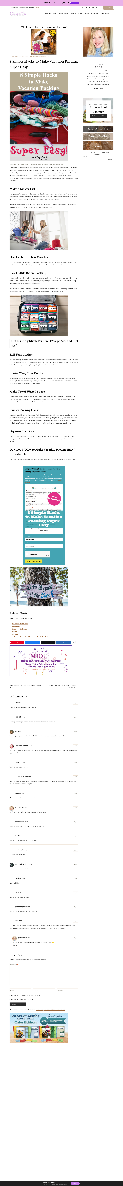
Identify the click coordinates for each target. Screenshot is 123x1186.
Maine (14, 631)
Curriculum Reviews (91, 13)
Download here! (33, 561)
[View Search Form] (112, 13)
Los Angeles (16, 626)
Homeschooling (50, 13)
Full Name (27, 536)
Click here (27, 27)
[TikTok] (86, 8)
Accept (75, 1183)
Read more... (98, 88)
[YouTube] (89, 8)
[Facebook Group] (93, 8)
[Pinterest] (96, 8)
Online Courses (63, 13)
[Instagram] (83, 8)
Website (60, 990)
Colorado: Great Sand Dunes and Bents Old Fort (30, 637)
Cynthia (18, 921)
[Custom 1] (100, 8)
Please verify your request (32, 549)
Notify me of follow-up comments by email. (26, 995)
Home (80, 13)
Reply (75, 703)
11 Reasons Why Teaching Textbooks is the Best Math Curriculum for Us (25, 685)
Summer (108, 7)
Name (12, 990)
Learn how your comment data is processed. (50, 1010)
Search (85, 156)
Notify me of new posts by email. (22, 999)
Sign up (37, 7)
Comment (14, 965)
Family (73, 13)
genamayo (19, 807)
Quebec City (16, 634)
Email (26, 543)
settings (64, 1184)
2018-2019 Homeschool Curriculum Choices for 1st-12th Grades (62, 685)
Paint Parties (105, 13)
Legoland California (19, 629)
